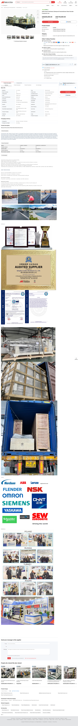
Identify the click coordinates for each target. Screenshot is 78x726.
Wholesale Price (40, 718)
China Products (18, 718)
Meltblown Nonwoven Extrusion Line (45, 693)
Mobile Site (62, 718)
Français (25, 719)
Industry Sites (46, 718)
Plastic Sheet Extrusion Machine (35, 712)
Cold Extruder (52, 705)
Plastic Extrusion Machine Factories (27, 710)
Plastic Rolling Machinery (25, 705)
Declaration (50, 721)
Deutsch (37, 719)
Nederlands (41, 719)
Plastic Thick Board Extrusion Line (6, 693)
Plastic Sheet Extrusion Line (62, 693)
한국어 (48, 719)
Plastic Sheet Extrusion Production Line (21, 712)
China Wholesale (34, 718)
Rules (76, 5)
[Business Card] (75, 87)
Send (9, 658)
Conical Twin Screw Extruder (43, 705)
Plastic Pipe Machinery (15, 705)
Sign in (76, 2)
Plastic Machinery (18, 7)
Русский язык (30, 719)
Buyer (53, 5)
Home (2, 7)
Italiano (34, 719)
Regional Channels (51, 718)
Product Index (57, 718)
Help (58, 5)
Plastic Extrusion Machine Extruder (58, 710)
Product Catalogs (16, 690)
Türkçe (60, 719)
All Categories (4, 5)
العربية (45, 719)
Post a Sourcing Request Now (30, 658)
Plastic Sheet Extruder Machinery (7, 712)
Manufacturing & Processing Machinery (9, 7)
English (14, 719)
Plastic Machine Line (5, 710)
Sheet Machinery (38, 710)
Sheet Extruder (34, 705)
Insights (66, 718)
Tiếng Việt (63, 719)
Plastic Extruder (25, 7)
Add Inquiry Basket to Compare (21, 41)
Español (17, 719)
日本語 (51, 719)
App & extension (64, 5)
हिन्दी (53, 719)
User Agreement (45, 721)
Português (21, 719)
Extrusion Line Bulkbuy (46, 712)
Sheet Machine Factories (15, 710)
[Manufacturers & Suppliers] (7, 2)
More (2, 714)
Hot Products (13, 718)
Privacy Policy (55, 721)
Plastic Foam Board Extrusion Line (6, 694)
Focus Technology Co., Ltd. (32, 721)
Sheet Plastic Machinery (47, 710)
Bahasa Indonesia (68, 719)
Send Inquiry (50, 21)
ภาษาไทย (56, 719)
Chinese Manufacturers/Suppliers (26, 718)
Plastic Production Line (5, 705)
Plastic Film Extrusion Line (24, 693)
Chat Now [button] (69, 21)
